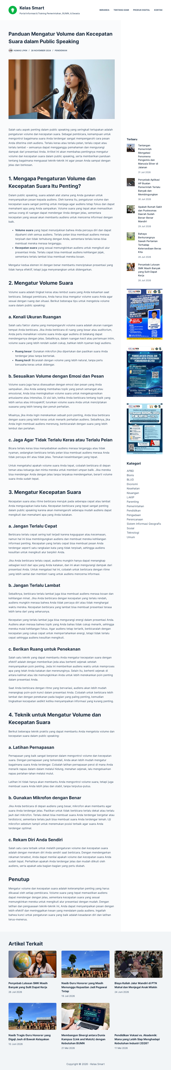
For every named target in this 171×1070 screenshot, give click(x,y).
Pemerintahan (135, 506)
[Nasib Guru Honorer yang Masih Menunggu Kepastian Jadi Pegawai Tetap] (85, 964)
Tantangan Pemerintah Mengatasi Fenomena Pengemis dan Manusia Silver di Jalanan (148, 156)
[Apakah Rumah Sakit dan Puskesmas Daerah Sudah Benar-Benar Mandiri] (131, 209)
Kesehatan (133, 488)
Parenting (133, 501)
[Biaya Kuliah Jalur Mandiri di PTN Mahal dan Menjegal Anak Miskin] (138, 964)
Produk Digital (141, 10)
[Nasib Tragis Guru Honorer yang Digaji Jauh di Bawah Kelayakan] (32, 1016)
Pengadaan (134, 515)
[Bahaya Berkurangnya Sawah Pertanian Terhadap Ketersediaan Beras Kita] (131, 236)
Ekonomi (132, 484)
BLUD (130, 479)
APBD (130, 470)
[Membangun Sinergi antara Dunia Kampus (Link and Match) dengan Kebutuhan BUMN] (85, 1016)
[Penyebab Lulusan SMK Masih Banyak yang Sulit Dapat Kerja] (131, 267)
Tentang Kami (121, 10)
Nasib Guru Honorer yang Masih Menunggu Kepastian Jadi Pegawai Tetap (84, 987)
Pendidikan (61, 50)
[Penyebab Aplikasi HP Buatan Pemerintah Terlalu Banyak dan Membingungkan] (131, 182)
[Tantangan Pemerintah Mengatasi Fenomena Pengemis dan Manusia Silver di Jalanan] (131, 148)
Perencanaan (135, 519)
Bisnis (130, 475)
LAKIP (130, 497)
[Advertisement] (144, 80)
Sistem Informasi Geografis (144, 523)
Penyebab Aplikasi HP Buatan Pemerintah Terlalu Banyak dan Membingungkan (149, 187)
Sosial (130, 528)
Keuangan (133, 493)
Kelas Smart (32, 7)
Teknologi (133, 532)
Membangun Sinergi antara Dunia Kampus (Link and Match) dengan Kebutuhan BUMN (83, 1039)
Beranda (104, 10)
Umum (131, 537)
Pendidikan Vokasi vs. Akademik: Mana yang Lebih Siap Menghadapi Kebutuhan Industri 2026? (137, 1039)
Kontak (158, 10)
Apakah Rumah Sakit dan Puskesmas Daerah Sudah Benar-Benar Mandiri (150, 214)
